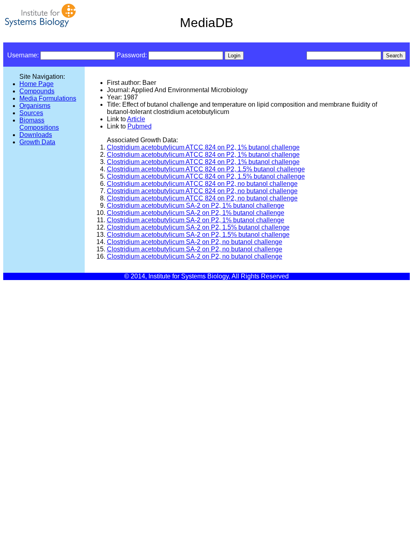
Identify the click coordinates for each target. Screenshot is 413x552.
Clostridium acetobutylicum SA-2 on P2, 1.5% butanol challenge (198, 227)
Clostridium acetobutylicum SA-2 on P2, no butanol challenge (194, 241)
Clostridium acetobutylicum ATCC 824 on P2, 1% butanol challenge (203, 147)
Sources (31, 113)
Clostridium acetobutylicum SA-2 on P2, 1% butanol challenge (195, 205)
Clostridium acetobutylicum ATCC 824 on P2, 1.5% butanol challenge (206, 169)
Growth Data (37, 142)
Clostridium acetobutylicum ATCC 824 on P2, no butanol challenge (202, 183)
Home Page (36, 83)
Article (136, 119)
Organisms (34, 105)
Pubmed (139, 126)
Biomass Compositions (39, 124)
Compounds (36, 91)
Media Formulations (47, 98)
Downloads (35, 134)
